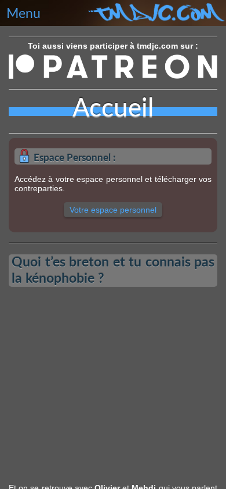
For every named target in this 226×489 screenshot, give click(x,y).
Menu (23, 14)
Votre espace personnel (113, 209)
